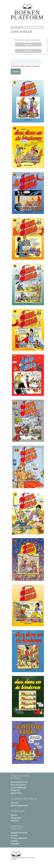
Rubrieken (18, 811)
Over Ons (15, 803)
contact (14, 859)
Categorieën (16, 818)
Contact (14, 835)
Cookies (14, 841)
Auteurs (14, 815)
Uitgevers (15, 820)
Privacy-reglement (19, 838)
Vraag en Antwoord (19, 833)
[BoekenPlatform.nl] (27, 12)
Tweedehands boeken (20, 776)
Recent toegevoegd (19, 805)
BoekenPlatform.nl (24, 798)
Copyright (15, 844)
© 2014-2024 (30, 857)
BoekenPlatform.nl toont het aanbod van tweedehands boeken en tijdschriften (19, 787)
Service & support (17, 827)
